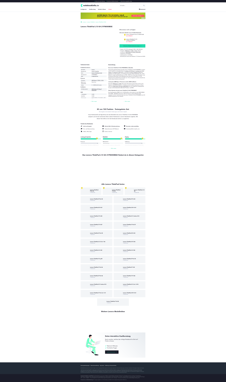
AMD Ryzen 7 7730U (117, 83)
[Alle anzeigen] (113, 148)
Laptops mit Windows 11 (130, 70)
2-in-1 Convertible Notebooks (87, 173)
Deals (110, 9)
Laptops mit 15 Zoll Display (86, 177)
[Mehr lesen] (94, 101)
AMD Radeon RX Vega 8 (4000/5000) (133, 52)
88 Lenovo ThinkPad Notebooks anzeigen (132, 45)
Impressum (102, 365)
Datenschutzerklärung (95, 365)
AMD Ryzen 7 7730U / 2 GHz (131, 50)
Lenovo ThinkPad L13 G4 (101, 22)
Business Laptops (84, 171)
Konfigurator (84, 9)
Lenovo (84, 22)
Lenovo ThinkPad (91, 22)
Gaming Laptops (84, 166)
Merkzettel (142, 9)
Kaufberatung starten (111, 352)
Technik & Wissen (102, 9)
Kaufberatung (92, 9)
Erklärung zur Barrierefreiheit (110, 365)
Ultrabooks (83, 168)
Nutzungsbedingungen (85, 365)
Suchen (144, 5)
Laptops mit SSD (117, 72)
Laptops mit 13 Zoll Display (86, 164)
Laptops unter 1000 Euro (86, 175)
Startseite (81, 22)
